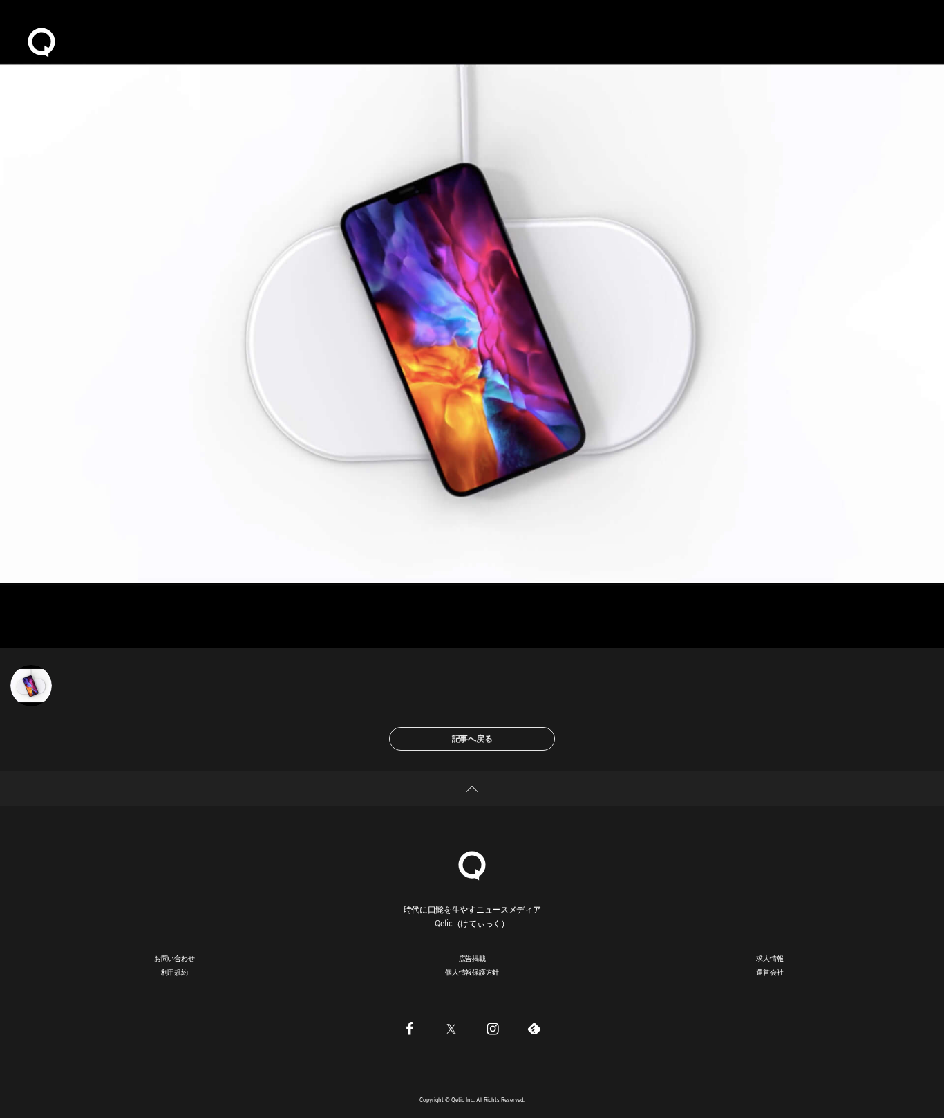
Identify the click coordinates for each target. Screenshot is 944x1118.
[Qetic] (41, 41)
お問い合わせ (174, 958)
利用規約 (174, 972)
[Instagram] (492, 1028)
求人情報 (769, 958)
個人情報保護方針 (472, 972)
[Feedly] (534, 1028)
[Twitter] (451, 1028)
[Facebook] (410, 1028)
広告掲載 (472, 958)
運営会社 (769, 972)
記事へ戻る (472, 738)
